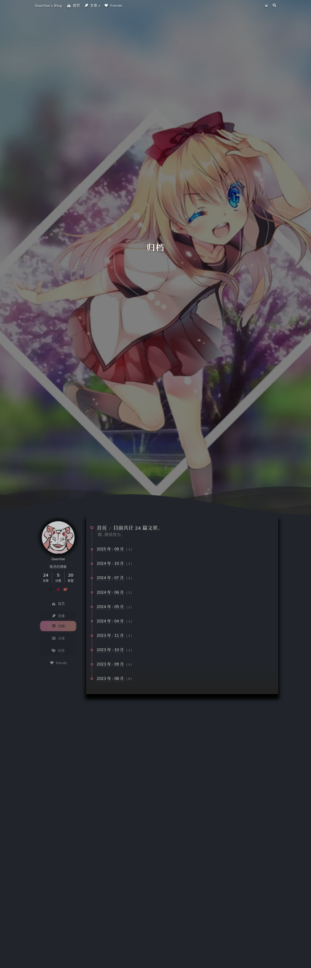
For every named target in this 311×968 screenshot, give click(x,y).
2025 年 (104, 548)
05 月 (119, 606)
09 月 (119, 548)
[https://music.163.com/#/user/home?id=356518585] (58, 589)
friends (116, 5)
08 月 (119, 678)
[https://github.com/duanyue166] (51, 589)
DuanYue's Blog (48, 5)
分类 (61, 638)
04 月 (119, 621)
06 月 (119, 592)
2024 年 (104, 563)
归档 (61, 626)
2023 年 (104, 635)
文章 (93, 5)
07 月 (119, 577)
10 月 (119, 563)
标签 (61, 650)
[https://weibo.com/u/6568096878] (65, 589)
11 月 (119, 635)
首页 (76, 5)
